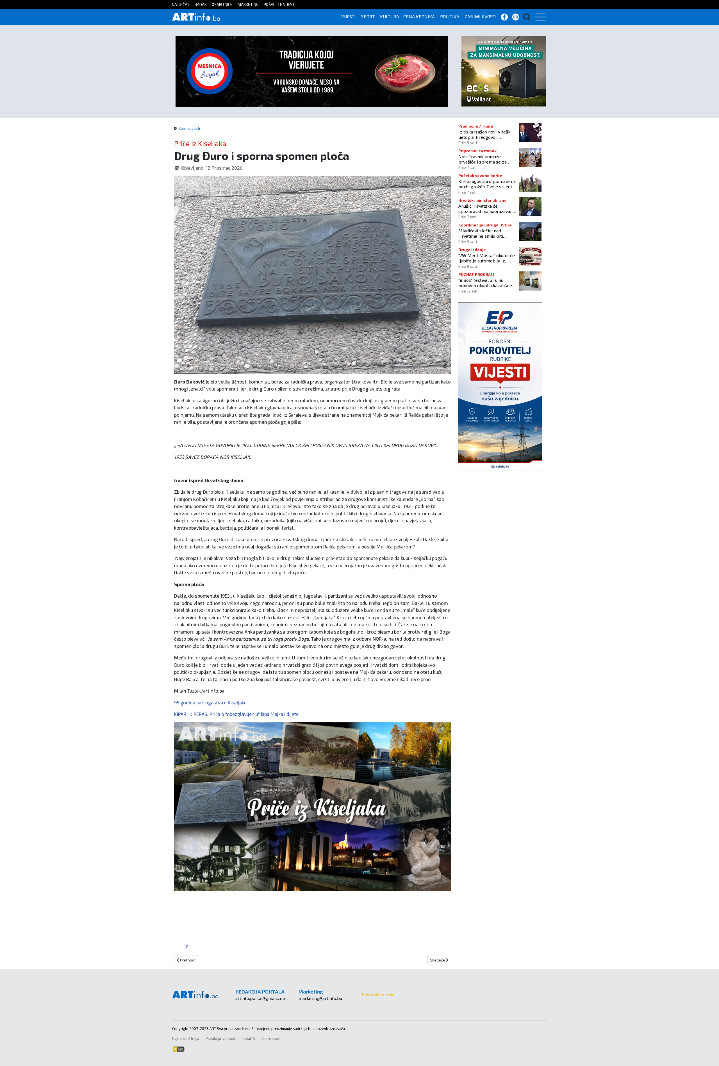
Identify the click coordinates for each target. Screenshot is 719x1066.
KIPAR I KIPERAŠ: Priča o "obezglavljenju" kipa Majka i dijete (236, 714)
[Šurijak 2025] (312, 70)
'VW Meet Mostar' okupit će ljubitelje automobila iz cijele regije (486, 258)
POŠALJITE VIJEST (279, 4)
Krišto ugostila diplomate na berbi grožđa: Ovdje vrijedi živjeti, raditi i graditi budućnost (487, 183)
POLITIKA (449, 16)
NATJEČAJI (181, 4)
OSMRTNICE (222, 4)
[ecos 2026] (503, 70)
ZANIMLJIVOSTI (481, 16)
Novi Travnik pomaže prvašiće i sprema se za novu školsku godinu (482, 159)
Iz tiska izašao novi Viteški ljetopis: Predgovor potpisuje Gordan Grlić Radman (484, 134)
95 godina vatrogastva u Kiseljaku (210, 702)
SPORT (368, 16)
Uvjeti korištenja (185, 1038)
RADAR (201, 4)
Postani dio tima (378, 994)
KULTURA (389, 16)
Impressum (270, 1038)
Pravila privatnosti (221, 1038)
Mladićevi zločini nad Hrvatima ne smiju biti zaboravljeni (480, 233)
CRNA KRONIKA (419, 16)
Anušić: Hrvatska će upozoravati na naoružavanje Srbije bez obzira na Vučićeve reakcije (487, 208)
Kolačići (249, 1038)
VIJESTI (348, 16)
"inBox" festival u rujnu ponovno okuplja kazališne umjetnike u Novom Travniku (486, 282)
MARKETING (248, 4)
